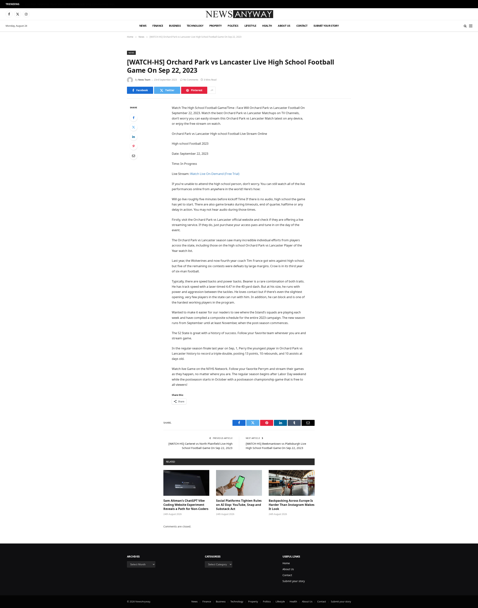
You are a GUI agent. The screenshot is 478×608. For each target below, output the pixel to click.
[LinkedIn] (133, 136)
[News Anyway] (239, 14)
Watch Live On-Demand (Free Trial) (214, 174)
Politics (233, 25)
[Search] (465, 26)
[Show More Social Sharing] (212, 90)
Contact (302, 25)
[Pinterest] (133, 146)
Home (286, 563)
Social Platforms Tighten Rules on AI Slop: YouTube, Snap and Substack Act (239, 505)
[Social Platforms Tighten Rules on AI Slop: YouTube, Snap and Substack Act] (239, 483)
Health (267, 25)
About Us (284, 25)
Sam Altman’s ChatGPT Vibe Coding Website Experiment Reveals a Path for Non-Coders (71, 4)
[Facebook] (133, 117)
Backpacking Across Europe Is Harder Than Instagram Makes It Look (291, 505)
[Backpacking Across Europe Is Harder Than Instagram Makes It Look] (292, 483)
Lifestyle (250, 25)
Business (175, 25)
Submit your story (326, 25)
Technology (195, 25)
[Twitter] (133, 127)
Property (215, 25)
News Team (144, 79)
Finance (157, 25)
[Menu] (470, 26)
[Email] (133, 155)
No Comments (190, 79)
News (142, 25)
